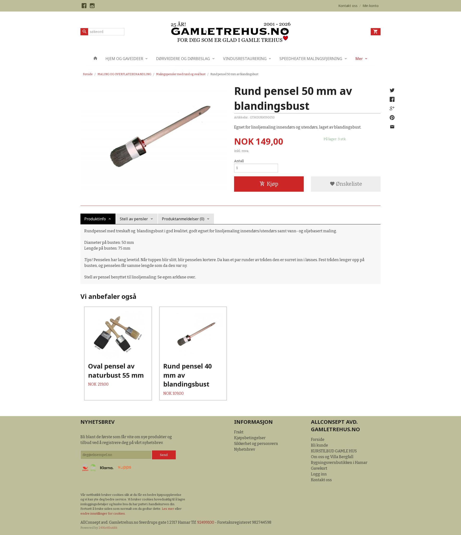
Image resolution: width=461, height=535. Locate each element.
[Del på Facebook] (392, 99)
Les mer (168, 508)
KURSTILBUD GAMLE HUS (334, 451)
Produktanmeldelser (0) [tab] (183, 218)
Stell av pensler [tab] (134, 218)
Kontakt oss (321, 480)
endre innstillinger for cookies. (103, 513)
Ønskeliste (348, 184)
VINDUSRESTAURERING (245, 58)
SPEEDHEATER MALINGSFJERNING (310, 58)
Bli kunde (319, 445)
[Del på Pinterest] (392, 117)
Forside (88, 74)
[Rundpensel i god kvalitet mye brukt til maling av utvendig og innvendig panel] (153, 137)
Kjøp (272, 184)
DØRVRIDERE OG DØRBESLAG (183, 58)
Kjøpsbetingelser (250, 438)
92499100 (205, 522)
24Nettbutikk (108, 527)
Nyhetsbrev (244, 449)
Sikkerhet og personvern (256, 443)
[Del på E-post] (392, 126)
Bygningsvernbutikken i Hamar (339, 462)
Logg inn (319, 474)
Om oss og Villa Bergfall (332, 457)
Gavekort (319, 468)
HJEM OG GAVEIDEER (124, 58)
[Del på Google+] (392, 108)
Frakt (238, 432)
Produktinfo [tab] (95, 218)
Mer (359, 58)
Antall (239, 161)
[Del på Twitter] (392, 90)
